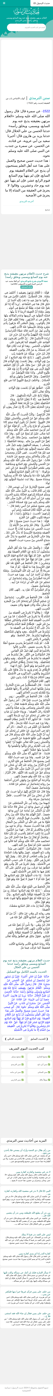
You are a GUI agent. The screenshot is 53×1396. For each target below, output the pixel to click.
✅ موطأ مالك (44, 1080)
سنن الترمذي (39, 97)
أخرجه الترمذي (26, 201)
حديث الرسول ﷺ (41, 3)
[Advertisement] (26, 68)
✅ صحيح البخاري (43, 1056)
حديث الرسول (17, 1388)
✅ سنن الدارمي (17, 1080)
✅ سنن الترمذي (17, 1064)
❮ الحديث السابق (39, 1039)
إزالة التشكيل (26, 287)
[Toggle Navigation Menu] (4, 3)
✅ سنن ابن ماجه (17, 1072)
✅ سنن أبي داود (43, 1064)
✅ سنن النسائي (44, 1072)
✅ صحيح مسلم (18, 1056)
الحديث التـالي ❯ (13, 1039)
